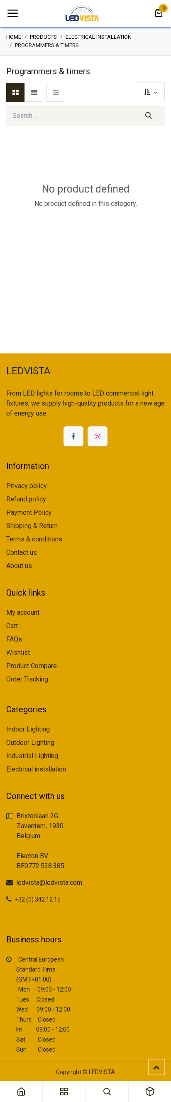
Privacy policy (26, 486)
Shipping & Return (32, 526)
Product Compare (31, 666)
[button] (151, 92)
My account (22, 612)
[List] (33, 92)
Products (43, 37)
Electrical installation (99, 37)
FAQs (14, 639)
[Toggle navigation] (12, 13)
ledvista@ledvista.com (49, 883)
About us (19, 566)
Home (13, 37)
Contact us (21, 552)
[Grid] (15, 92)
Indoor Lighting (28, 729)
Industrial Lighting (32, 756)
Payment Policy (29, 512)
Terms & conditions (34, 539)
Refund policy (26, 499)
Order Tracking (27, 679)
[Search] (149, 115)
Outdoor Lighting (30, 742)
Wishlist (18, 652)
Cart (12, 626)
